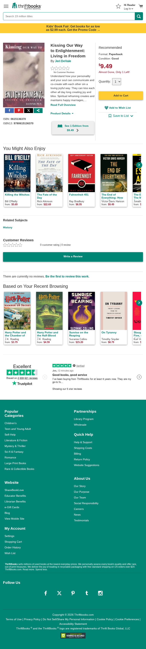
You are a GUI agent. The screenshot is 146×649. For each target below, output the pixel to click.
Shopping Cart (13, 541)
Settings (9, 535)
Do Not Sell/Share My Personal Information (68, 619)
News (77, 514)
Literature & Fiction (16, 440)
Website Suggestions (86, 465)
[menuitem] (129, 5)
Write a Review (73, 256)
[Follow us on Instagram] (100, 593)
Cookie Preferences (127, 619)
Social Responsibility (86, 503)
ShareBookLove (14, 490)
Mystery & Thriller (15, 446)
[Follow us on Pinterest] (73, 593)
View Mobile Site (14, 518)
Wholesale (80, 424)
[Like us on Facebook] (45, 593)
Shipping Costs (83, 447)
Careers (79, 508)
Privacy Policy (32, 619)
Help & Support (83, 442)
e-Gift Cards (12, 507)
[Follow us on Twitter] (59, 593)
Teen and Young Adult (18, 428)
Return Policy (82, 459)
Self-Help (10, 434)
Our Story (80, 486)
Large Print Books (15, 463)
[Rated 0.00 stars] (68, 68)
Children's (11, 423)
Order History (13, 547)
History (7, 227)
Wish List (10, 553)
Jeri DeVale (63, 61)
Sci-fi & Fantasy (14, 451)
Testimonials (81, 520)
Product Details (61, 113)
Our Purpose (81, 491)
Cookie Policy (105, 619)
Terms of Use (14, 619)
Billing (77, 453)
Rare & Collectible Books (19, 468)
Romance (10, 457)
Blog (7, 512)
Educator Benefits (15, 495)
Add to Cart (120, 95)
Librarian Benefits (15, 501)
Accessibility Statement (73, 623)
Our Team (80, 497)
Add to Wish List (120, 107)
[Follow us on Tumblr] (86, 593)
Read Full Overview (63, 104)
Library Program (84, 418)
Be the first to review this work (67, 276)
